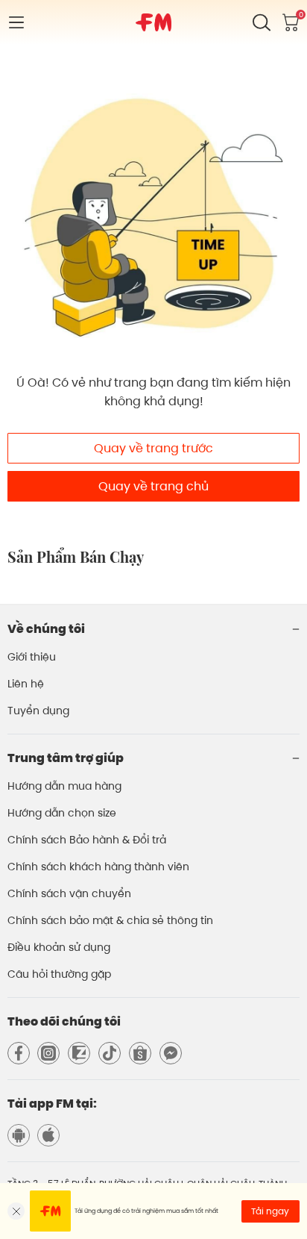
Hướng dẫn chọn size (61, 812)
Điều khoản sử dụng (58, 947)
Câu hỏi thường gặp (59, 974)
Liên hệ (25, 683)
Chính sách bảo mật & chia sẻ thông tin (110, 920)
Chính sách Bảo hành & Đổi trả (86, 839)
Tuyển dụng (38, 710)
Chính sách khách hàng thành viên (98, 866)
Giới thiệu (31, 656)
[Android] (18, 1135)
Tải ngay (270, 1211)
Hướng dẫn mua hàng (64, 785)
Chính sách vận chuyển (69, 893)
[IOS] (48, 1135)
